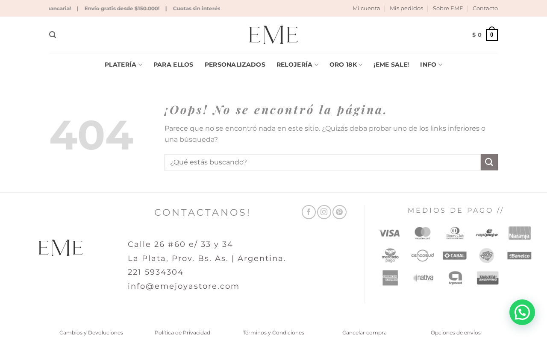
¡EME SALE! (391, 64)
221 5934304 (156, 272)
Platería (120, 64)
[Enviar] (489, 162)
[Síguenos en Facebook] (309, 212)
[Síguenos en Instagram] (324, 212)
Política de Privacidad (182, 332)
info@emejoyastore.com (184, 286)
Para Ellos (173, 64)
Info (428, 64)
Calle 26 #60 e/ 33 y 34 (180, 244)
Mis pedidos (406, 8)
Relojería (294, 64)
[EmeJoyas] (273, 35)
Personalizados (235, 64)
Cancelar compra (364, 332)
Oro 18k (343, 64)
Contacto (485, 8)
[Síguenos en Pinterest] (339, 212)
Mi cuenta (366, 8)
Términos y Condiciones (273, 332)
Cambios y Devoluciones (91, 332)
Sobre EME (448, 8)
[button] (52, 34)
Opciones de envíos (456, 332)
